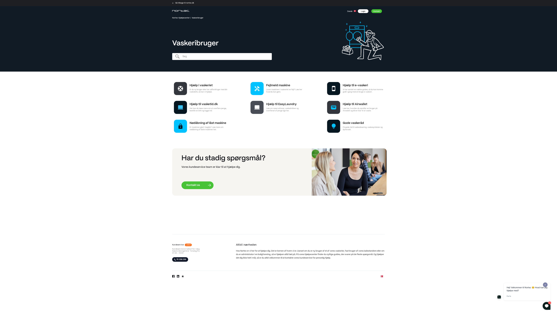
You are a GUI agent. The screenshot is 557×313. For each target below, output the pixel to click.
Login (363, 11)
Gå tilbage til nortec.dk (184, 3)
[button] (364, 11)
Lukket (188, 245)
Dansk (350, 11)
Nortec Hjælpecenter (181, 18)
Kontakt (376, 11)
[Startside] (180, 11)
